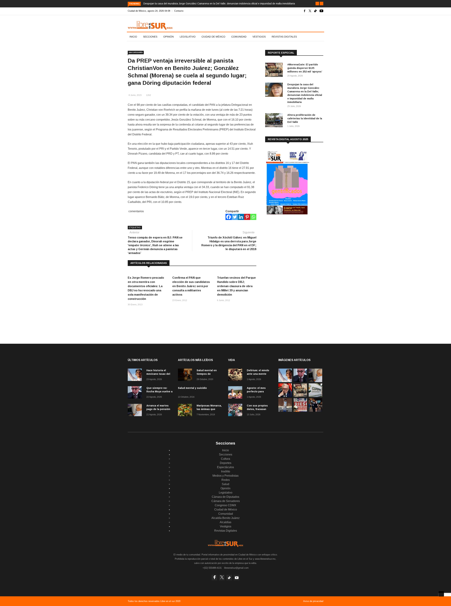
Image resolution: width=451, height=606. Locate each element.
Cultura (225, 458)
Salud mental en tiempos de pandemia (207, 374)
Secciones (150, 36)
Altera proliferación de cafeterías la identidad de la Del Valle (304, 118)
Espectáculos (225, 467)
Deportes (225, 462)
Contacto (178, 11)
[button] (317, 3)
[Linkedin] (241, 217)
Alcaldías (225, 522)
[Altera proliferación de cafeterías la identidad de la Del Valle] (275, 120)
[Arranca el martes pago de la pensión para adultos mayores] (136, 410)
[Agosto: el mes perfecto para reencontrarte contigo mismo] (236, 393)
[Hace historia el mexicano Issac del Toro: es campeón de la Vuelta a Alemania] (136, 375)
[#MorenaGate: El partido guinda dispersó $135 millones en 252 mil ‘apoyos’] (275, 70)
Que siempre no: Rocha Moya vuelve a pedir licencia (159, 391)
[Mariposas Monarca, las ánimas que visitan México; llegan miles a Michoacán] (186, 410)
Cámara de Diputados (225, 496)
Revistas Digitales (284, 36)
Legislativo (188, 36)
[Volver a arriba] (441, 593)
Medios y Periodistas (225, 475)
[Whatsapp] (253, 217)
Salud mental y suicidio (192, 388)
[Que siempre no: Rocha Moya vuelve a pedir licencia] (136, 393)
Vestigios (259, 36)
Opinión (168, 36)
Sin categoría (136, 52)
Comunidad (238, 36)
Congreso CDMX (225, 505)
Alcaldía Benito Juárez (225, 517)
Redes (225, 479)
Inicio (133, 36)
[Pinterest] (247, 217)
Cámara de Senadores (225, 501)
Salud (225, 484)
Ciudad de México (213, 36)
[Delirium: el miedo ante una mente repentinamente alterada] (236, 375)
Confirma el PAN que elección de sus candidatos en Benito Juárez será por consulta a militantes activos (191, 286)
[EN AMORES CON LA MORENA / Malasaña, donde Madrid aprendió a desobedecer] (315, 410)
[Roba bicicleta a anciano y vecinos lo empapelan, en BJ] (285, 410)
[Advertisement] (291, 247)
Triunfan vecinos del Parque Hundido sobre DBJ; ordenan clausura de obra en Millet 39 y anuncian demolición (236, 286)
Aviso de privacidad (313, 601)
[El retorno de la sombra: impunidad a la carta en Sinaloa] (285, 395)
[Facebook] (229, 217)
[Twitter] (235, 217)
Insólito (225, 471)
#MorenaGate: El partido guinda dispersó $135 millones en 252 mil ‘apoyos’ (304, 68)
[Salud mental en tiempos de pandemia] (186, 375)
